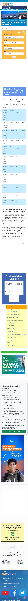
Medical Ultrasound (11, 340)
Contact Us (10, 598)
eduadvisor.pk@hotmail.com (11, 583)
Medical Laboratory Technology (14, 336)
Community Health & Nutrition (13, 314)
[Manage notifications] (24, 597)
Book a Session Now (14, 431)
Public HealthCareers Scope (18, 284)
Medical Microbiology (11, 337)
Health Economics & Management (14, 316)
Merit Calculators (19, 290)
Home (2, 28)
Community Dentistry (11, 326)
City (5, 51)
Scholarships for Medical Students (9, 291)
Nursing (8, 342)
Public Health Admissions (9, 284)
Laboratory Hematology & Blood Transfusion (16, 334)
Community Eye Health (12, 311)
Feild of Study (8, 35)
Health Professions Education (13, 319)
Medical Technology (11, 339)
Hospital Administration (12, 333)
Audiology (9, 322)
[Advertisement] (14, 73)
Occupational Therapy (11, 343)
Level (5, 40)
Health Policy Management (13, 317)
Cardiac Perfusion (11, 325)
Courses (6, 46)
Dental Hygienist (10, 328)
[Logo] (14, 573)
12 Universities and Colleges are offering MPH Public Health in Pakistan (13, 91)
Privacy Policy (17, 598)
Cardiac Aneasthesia (11, 323)
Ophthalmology (10, 347)
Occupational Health (11, 312)
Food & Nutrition (10, 331)
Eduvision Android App (10, 587)
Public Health (9, 309)
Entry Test (14, 298)
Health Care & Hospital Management (15, 320)
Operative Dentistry (11, 345)
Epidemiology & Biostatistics (13, 329)
